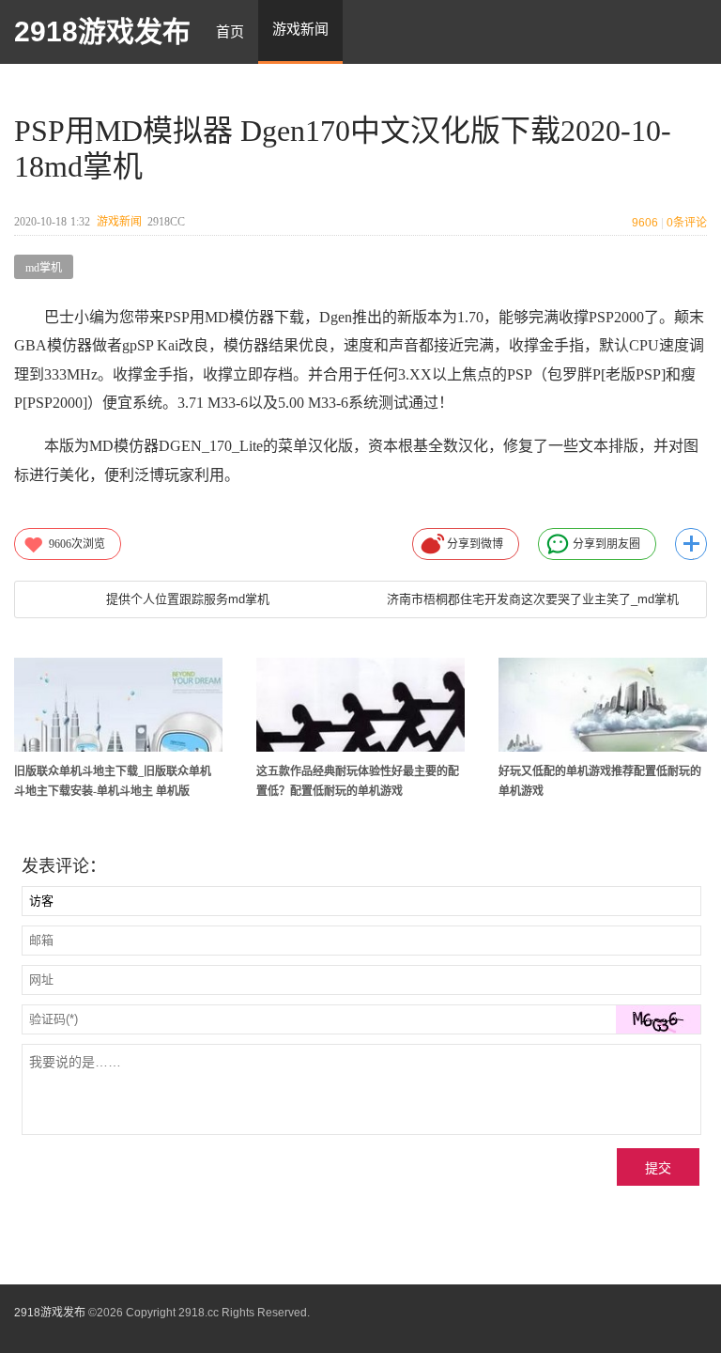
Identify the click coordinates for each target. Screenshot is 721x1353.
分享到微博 (475, 544)
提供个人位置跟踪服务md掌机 (187, 599)
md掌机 (43, 267)
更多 (691, 544)
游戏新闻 (119, 221)
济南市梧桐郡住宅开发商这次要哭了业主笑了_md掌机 (533, 599)
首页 (230, 31)
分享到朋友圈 (606, 544)
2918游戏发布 (102, 31)
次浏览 (77, 544)
